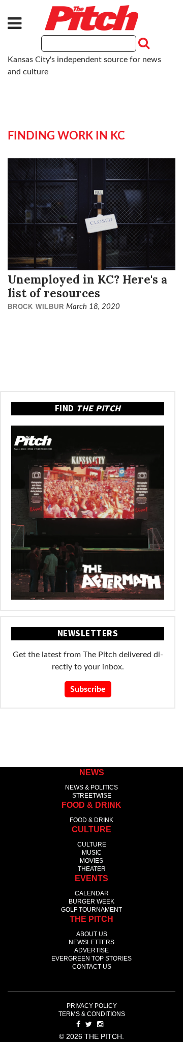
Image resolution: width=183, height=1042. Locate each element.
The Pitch (91, 18)
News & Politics (91, 787)
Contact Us (91, 966)
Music (92, 852)
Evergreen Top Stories (91, 958)
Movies (91, 860)
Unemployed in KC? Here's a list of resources (87, 286)
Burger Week (91, 901)
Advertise (91, 950)
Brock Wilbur (36, 307)
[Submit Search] (142, 43)
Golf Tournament (91, 909)
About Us (91, 934)
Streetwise (91, 795)
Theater (92, 868)
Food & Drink (91, 820)
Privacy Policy (92, 1005)
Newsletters (91, 942)
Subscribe (88, 689)
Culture (91, 844)
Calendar (92, 893)
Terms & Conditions (91, 1014)
